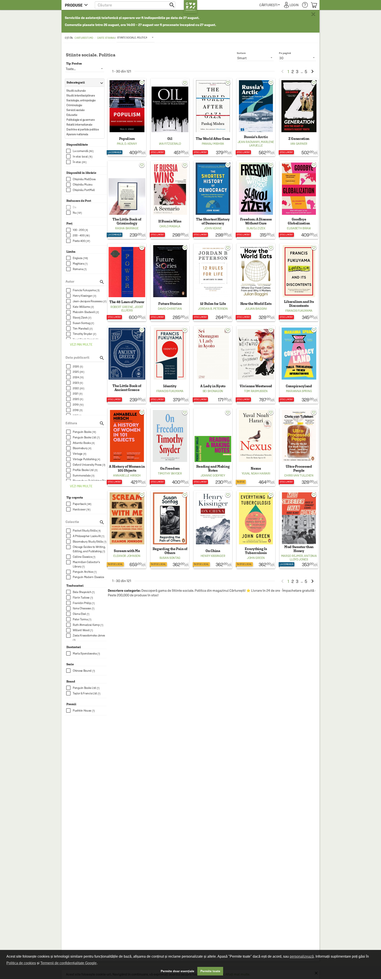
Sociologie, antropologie (80, 100)
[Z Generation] (298, 117)
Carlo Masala (169, 226)
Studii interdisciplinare (80, 95)
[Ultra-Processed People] (298, 447)
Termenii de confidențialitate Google (68, 963)
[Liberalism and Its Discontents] (298, 282)
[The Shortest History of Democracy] (212, 200)
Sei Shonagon (213, 391)
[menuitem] (270, 5)
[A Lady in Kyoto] (212, 365)
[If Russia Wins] (169, 200)
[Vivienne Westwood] (255, 365)
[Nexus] (255, 447)
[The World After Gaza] (212, 117)
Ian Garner (298, 143)
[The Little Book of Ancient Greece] (126, 365)
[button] (135, 5)
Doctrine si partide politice (82, 129)
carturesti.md (84, 37)
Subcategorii (84, 82)
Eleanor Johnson (126, 556)
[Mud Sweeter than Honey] (298, 529)
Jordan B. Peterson (213, 308)
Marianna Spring (299, 391)
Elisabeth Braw (299, 228)
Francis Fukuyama (298, 310)
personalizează (302, 956)
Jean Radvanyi (249, 142)
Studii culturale (76, 90)
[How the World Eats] (255, 282)
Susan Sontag (169, 558)
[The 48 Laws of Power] (126, 282)
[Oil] (169, 117)
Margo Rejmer (292, 556)
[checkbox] (86, 151)
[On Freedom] (169, 447)
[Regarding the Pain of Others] (169, 529)
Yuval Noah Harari (256, 473)
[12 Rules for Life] (212, 282)
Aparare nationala (77, 134)
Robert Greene (121, 307)
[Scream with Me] (126, 529)
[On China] (212, 529)
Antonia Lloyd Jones (303, 557)
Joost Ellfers (132, 308)
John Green (256, 558)
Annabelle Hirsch (127, 475)
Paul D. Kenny (127, 143)
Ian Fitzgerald (170, 143)
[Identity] (169, 365)
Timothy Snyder (170, 473)
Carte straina (106, 37)
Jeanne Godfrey (213, 475)
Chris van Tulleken (299, 475)
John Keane (213, 228)
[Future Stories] (169, 282)
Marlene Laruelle (261, 143)
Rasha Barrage (126, 228)
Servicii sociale (75, 110)
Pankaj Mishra (213, 143)
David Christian (170, 308)
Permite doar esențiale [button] (177, 971)
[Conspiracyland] (298, 365)
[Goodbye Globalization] (298, 200)
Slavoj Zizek (256, 228)
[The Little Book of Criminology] (126, 200)
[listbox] (136, 37)
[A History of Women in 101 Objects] (126, 447)
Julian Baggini (256, 308)
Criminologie (74, 105)
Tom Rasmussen (256, 391)
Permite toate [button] (210, 971)
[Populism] (126, 117)
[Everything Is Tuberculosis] (255, 529)
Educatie (71, 115)
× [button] (313, 14)
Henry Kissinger (213, 556)
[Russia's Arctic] (255, 117)
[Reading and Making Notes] (212, 447)
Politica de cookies (21, 963)
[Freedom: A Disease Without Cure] (255, 200)
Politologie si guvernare (80, 119)
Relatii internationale (79, 124)
